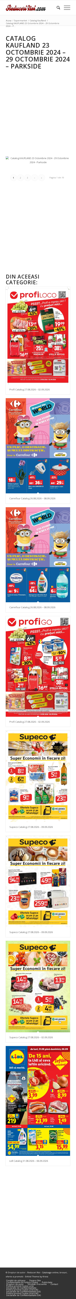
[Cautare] (56, 7)
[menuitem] (56, 7)
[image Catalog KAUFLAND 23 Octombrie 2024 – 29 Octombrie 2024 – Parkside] (39, 161)
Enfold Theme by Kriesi (36, 1276)
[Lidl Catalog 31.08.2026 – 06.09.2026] (38, 1101)
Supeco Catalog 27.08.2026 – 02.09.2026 (31, 1037)
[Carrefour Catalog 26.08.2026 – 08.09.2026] (38, 445)
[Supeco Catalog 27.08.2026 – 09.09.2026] (38, 776)
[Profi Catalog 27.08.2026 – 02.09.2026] (38, 335)
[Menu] (65, 7)
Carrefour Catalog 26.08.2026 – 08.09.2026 (32, 498)
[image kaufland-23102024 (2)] (39, 168)
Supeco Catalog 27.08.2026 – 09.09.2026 (31, 827)
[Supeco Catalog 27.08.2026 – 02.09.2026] (38, 986)
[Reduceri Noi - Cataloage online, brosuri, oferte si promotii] (31, 7)
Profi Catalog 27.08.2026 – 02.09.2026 (29, 389)
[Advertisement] (38, 110)
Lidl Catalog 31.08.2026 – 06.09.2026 (28, 1161)
